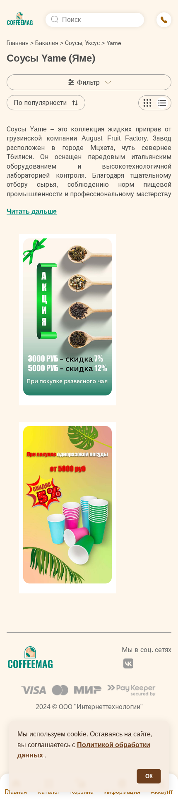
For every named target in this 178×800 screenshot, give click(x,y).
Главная (20, 43)
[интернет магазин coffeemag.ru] (20, 19)
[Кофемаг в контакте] (128, 664)
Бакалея (49, 43)
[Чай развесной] (67, 320)
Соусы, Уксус (82, 43)
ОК (149, 776)
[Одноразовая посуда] (67, 507)
